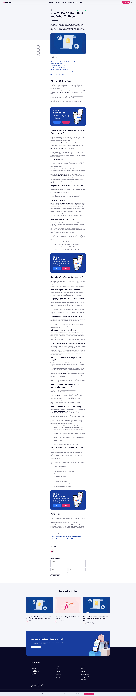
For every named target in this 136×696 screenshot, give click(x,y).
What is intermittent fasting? (86, 670)
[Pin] (39, 48)
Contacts (57, 670)
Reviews (58, 2)
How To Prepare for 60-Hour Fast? (58, 67)
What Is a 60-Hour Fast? (55, 59)
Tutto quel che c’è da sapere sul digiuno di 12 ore (63, 538)
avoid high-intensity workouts (57, 395)
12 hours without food (78, 96)
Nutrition (30, 615)
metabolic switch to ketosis (62, 92)
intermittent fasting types (73, 24)
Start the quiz (89, 693)
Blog (81, 2)
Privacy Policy (58, 676)
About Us (64, 2)
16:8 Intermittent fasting (85, 674)
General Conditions (59, 677)
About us (57, 668)
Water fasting (83, 671)
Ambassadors (58, 674)
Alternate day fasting (85, 676)
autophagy (82, 162)
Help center (58, 671)
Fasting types (57, 615)
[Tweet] (39, 45)
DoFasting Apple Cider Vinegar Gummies (38, 673)
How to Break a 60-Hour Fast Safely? (58, 72)
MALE (57, 122)
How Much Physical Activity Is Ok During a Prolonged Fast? (63, 71)
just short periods (61, 175)
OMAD (82, 673)
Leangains (83, 680)
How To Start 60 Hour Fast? (56, 63)
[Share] (39, 51)
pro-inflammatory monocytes (78, 153)
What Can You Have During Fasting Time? (59, 69)
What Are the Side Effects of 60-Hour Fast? (59, 74)
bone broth (63, 373)
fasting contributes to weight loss (69, 203)
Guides (27, 615)
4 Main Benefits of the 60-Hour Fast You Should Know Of (62, 61)
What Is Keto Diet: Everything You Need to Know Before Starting (66, 536)
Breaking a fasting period (59, 411)
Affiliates (57, 673)
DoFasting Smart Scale (35, 671)
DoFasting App (33, 668)
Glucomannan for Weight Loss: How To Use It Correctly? (65, 540)
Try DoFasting (126, 2)
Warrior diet (83, 677)
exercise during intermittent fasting (68, 390)
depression (63, 213)
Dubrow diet (83, 679)
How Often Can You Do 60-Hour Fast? (58, 65)
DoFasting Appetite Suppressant (37, 670)
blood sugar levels (61, 192)
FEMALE (66, 122)
